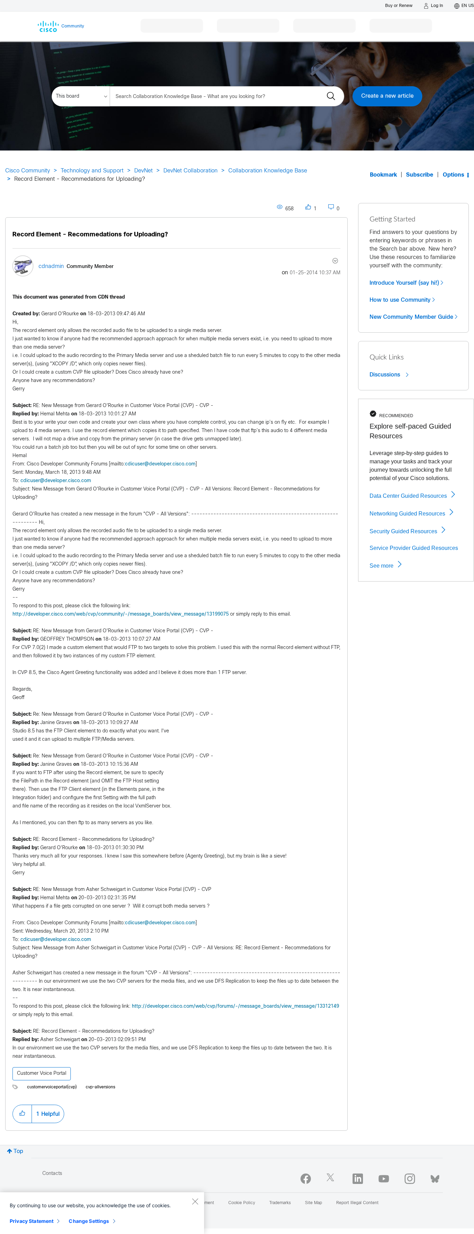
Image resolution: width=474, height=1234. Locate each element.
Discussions (386, 375)
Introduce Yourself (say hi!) (404, 283)
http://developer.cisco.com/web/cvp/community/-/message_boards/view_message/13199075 (120, 614)
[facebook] (306, 1179)
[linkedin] (358, 1179)
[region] (102, 1213)
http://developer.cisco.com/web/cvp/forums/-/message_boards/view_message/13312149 (235, 1006)
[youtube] (384, 1179)
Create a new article (387, 96)
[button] (22, 1114)
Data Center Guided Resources (408, 496)
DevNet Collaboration (190, 170)
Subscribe (419, 175)
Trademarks (280, 1203)
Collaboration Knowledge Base (267, 170)
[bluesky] (435, 1177)
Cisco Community (27, 170)
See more (381, 566)
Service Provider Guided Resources (414, 548)
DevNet (143, 170)
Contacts (52, 1173)
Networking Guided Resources (407, 514)
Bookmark (383, 175)
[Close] (195, 1201)
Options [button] (453, 175)
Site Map (313, 1203)
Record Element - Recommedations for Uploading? (90, 235)
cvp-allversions (100, 1087)
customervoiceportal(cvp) (52, 1087)
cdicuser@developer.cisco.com (160, 464)
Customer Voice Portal (41, 1073)
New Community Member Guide (411, 317)
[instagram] (410, 1179)
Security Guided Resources (403, 531)
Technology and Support (92, 170)
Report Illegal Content (357, 1203)
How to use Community (400, 300)
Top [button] (18, 1151)
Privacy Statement (31, 1221)
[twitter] (332, 1179)
